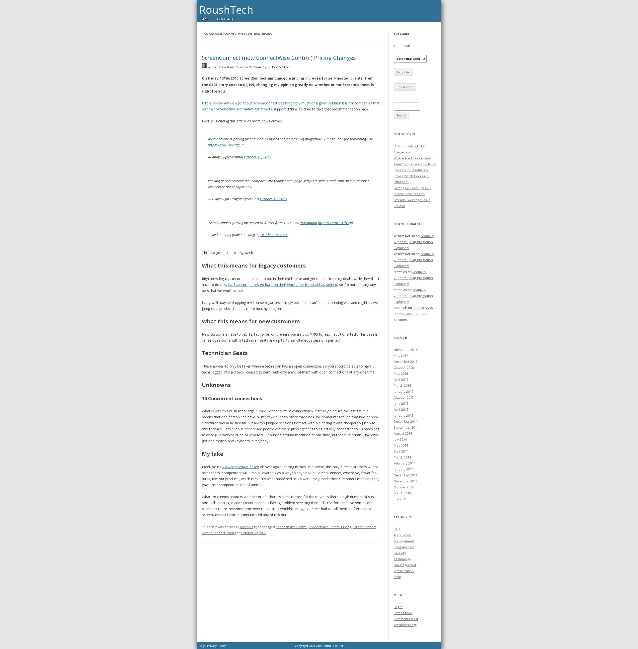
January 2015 (403, 415)
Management (404, 541)
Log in (398, 607)
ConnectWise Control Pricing (330, 527)
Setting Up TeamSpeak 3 (412, 188)
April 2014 (401, 451)
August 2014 (403, 433)
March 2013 (402, 493)
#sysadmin (308, 222)
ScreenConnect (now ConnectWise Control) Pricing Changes (279, 57)
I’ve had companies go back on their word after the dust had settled (282, 284)
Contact (225, 19)
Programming (404, 547)
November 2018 (405, 349)
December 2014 (405, 421)
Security (400, 553)
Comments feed (406, 619)
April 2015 (401, 409)
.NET (397, 529)
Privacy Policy (216, 646)
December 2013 (405, 475)
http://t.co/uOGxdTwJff (335, 222)
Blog (205, 19)
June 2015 (401, 403)
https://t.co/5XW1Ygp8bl (226, 145)
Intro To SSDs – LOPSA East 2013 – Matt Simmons (414, 313)
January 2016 (403, 391)
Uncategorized (405, 565)
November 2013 (405, 481)
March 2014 (402, 457)
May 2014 (401, 445)
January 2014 (403, 469)
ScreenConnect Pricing (219, 533)
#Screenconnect (220, 139)
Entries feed (403, 613)
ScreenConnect (364, 527)
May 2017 (401, 355)
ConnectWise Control (291, 527)
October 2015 (404, 397)
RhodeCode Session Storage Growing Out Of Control (412, 200)
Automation (402, 535)
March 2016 (402, 385)
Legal (202, 646)
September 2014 (406, 427)
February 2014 (404, 463)
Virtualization (404, 571)
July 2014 (400, 439)
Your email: (402, 45)
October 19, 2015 (257, 157)
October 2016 (404, 367)
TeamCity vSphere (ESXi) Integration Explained (414, 242)
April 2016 (401, 379)
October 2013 (404, 487)
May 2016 (401, 373)
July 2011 (400, 499)
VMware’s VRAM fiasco (240, 466)
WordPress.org (405, 625)
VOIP (397, 577)
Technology (248, 527)
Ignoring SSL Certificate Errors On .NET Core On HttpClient (411, 176)
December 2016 (405, 361)
